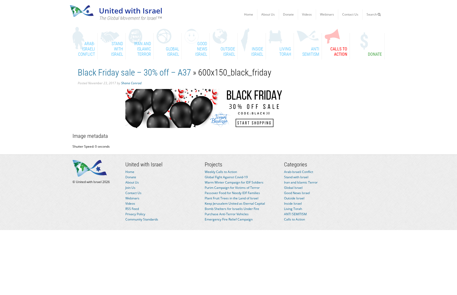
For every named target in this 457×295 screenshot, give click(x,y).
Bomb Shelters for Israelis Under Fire (232, 209)
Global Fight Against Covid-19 (226, 177)
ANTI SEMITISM (295, 214)
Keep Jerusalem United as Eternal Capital (235, 203)
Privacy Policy (135, 214)
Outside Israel (294, 198)
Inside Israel (293, 203)
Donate (288, 14)
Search (372, 14)
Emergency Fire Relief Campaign (229, 219)
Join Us (130, 187)
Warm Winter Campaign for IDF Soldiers (234, 182)
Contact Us (350, 14)
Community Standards (141, 219)
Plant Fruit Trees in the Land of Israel (231, 198)
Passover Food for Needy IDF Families (232, 193)
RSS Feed (132, 209)
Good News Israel (297, 193)
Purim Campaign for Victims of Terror (232, 187)
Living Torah (293, 209)
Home (248, 14)
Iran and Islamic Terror (301, 182)
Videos (307, 14)
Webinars (327, 14)
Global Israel (293, 187)
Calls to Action (294, 219)
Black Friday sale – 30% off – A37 (134, 72)
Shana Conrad (131, 83)
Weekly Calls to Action (221, 172)
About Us (268, 14)
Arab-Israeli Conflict (298, 172)
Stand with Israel (296, 177)
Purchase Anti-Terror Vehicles (227, 214)
